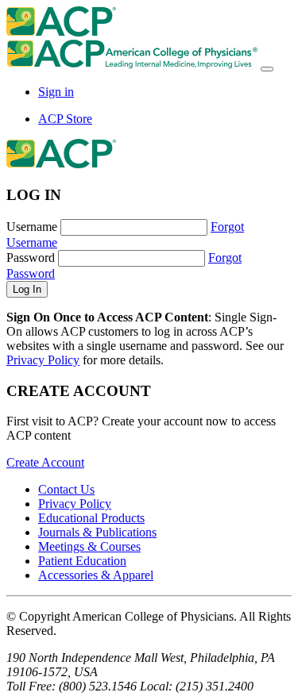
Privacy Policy (42, 360)
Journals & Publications (97, 532)
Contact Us (66, 489)
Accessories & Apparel (95, 575)
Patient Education (82, 560)
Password (30, 257)
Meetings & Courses (89, 546)
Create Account (45, 462)
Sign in (56, 91)
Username (31, 226)
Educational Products (91, 518)
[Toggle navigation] (267, 69)
